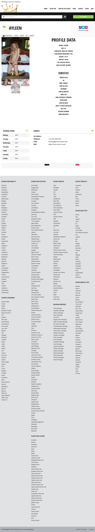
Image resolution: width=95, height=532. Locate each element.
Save (78, 164)
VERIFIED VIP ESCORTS (64, 9)
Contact (80, 9)
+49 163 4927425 (55, 139)
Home (45, 9)
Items (22, 35)
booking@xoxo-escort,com (58, 141)
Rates (74, 9)
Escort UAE (53, 9)
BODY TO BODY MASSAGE (63, 106)
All (26, 35)
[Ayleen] (6, 82)
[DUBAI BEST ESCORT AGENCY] (9, 8)
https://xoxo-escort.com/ (57, 144)
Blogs (87, 9)
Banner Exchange (81, 529)
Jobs (92, 9)
